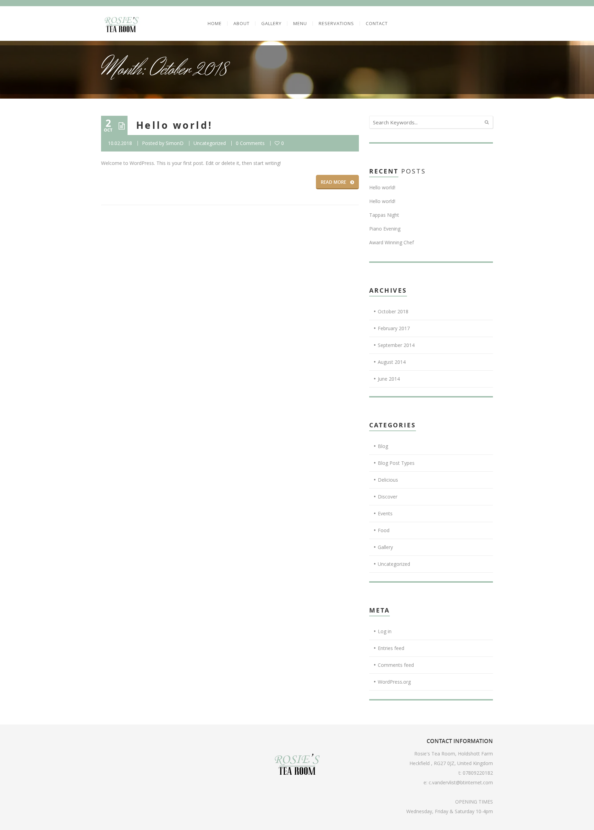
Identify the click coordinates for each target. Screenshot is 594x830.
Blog (383, 446)
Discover (387, 496)
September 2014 (396, 345)
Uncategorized (210, 143)
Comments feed (396, 665)
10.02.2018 (120, 143)
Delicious (388, 479)
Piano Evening (384, 228)
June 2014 (389, 378)
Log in (385, 631)
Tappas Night (384, 215)
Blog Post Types (396, 463)
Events (385, 513)
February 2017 (394, 328)
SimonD (175, 143)
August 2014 (392, 362)
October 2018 (393, 311)
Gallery (385, 547)
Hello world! (174, 125)
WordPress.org (394, 681)
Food (383, 530)
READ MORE (333, 182)
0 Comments (250, 143)
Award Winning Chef (391, 242)
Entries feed (391, 648)
